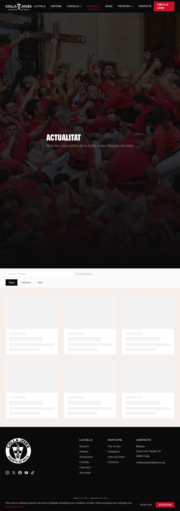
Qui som (84, 446)
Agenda (92, 6)
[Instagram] (7, 472)
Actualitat (85, 472)
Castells (73, 6)
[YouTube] (26, 472)
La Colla (39, 6)
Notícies (26, 282)
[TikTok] (32, 472)
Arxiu (109, 6)
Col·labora (114, 451)
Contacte (145, 6)
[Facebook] (20, 472)
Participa (124, 6)
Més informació (14, 506)
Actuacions (85, 456)
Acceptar (165, 504)
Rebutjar (146, 504)
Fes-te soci (114, 446)
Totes (11, 282)
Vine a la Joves (162, 6)
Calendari (85, 467)
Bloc (40, 282)
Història (56, 6)
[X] (13, 472)
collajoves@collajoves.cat (150, 462)
